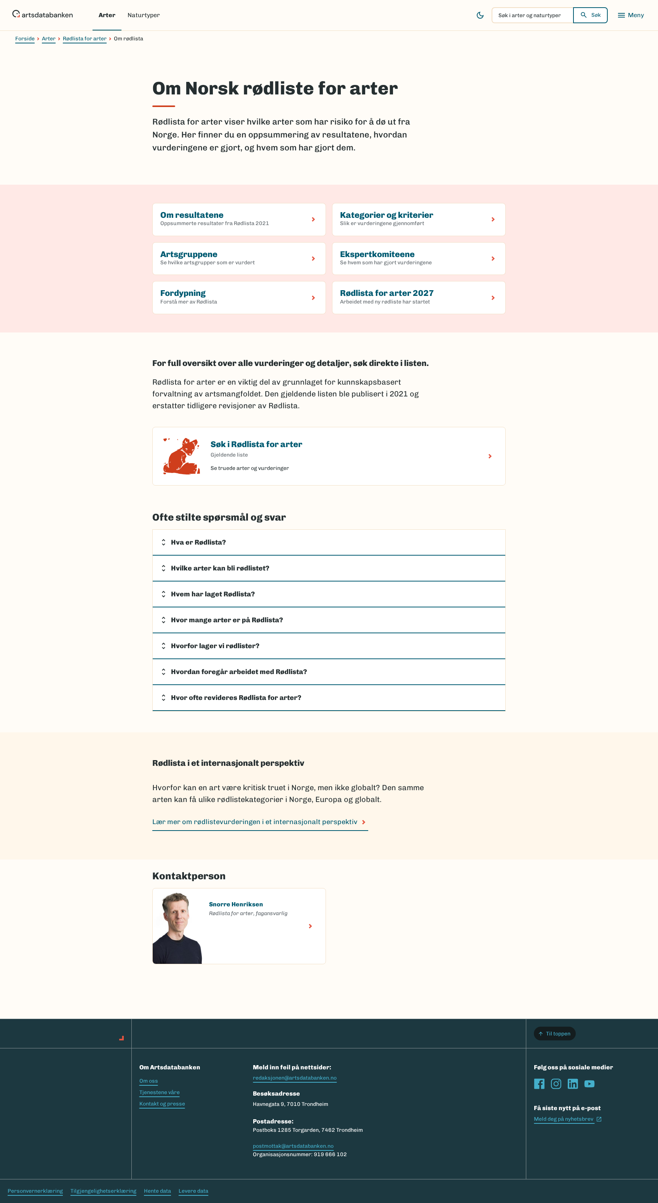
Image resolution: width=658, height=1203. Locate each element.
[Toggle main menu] (630, 15)
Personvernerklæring (35, 1191)
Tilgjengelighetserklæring (103, 1191)
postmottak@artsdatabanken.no (293, 1146)
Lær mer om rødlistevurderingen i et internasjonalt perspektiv (255, 822)
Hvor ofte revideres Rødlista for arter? (236, 697)
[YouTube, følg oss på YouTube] (589, 1083)
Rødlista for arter (85, 38)
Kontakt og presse (162, 1104)
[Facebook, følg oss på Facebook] (539, 1083)
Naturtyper (144, 15)
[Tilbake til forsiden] (42, 15)
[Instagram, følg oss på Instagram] (556, 1083)
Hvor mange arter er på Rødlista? (227, 620)
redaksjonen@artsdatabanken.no (295, 1078)
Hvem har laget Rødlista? (213, 594)
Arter (107, 15)
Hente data (157, 1191)
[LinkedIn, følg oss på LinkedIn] (572, 1083)
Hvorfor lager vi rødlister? (215, 646)
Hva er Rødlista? (198, 542)
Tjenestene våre (159, 1092)
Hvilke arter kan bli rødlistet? (221, 568)
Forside (25, 38)
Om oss (148, 1081)
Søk (596, 15)
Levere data (193, 1191)
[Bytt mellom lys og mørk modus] (480, 15)
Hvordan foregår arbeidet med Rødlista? (239, 672)
